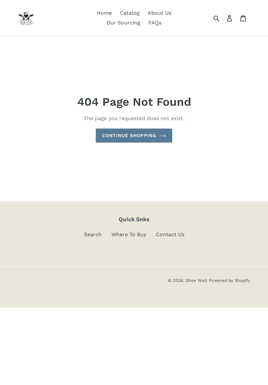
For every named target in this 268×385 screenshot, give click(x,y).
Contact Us (170, 234)
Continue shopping (129, 135)
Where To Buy (128, 234)
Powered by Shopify (229, 280)
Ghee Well (196, 280)
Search (93, 234)
